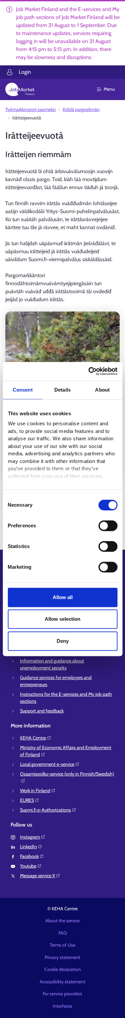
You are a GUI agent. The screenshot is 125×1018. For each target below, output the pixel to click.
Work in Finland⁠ (35, 791)
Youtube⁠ (28, 866)
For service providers (62, 994)
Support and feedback (42, 711)
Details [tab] (62, 390)
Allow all (63, 597)
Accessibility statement (62, 982)
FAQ (62, 933)
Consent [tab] (23, 390)
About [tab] (102, 390)
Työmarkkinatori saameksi (30, 109)
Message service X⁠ (37, 876)
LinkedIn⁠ (28, 847)
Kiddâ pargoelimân (81, 109)
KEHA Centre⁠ (33, 738)
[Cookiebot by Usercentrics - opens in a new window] (89, 371)
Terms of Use (62, 945)
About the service (62, 921)
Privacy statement (62, 957)
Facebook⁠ (29, 856)
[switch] (107, 525)
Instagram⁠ (30, 837)
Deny (63, 641)
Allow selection (62, 619)
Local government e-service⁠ (47, 764)
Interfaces (62, 1006)
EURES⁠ (27, 800)
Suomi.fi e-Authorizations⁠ (45, 810)
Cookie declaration (62, 969)
